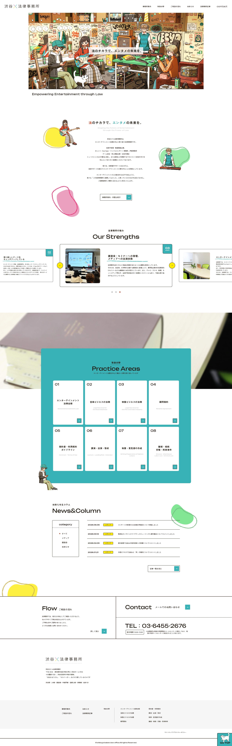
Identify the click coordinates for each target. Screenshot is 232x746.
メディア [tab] (65, 538)
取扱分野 (160, 6)
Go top (225, 742)
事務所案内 (147, 6)
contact (222, 6)
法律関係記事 (205, 6)
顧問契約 (123, 721)
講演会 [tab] (64, 542)
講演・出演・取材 (155, 713)
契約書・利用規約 (155, 709)
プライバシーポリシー (179, 732)
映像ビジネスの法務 (127, 717)
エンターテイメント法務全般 (130, 709)
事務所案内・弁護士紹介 (111, 197)
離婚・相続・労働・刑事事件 (158, 721)
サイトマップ (168, 732)
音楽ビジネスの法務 (127, 713)
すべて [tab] (64, 533)
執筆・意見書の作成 (155, 717)
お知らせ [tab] (65, 547)
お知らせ (190, 6)
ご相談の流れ (176, 6)
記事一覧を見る (156, 568)
